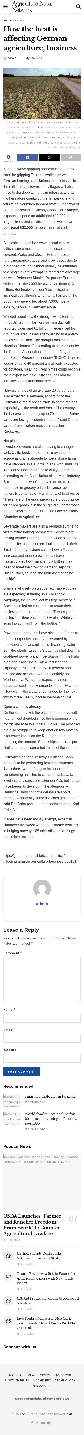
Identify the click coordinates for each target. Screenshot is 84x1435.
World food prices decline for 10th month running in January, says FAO (51, 1118)
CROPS (19, 20)
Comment (12, 953)
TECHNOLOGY (65, 1380)
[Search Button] (78, 6)
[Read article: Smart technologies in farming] (12, 1100)
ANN (24, 1413)
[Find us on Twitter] (37, 1423)
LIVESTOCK (62, 1375)
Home (7, 20)
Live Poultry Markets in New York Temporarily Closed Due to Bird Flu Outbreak (46, 1323)
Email (9, 1029)
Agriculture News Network (32, 6)
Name (9, 1009)
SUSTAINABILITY (17, 1380)
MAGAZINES (41, 1386)
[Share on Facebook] (27, 157)
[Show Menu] (5, 6)
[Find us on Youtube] (43, 1423)
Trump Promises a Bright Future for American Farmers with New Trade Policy (46, 1278)
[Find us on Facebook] (32, 1423)
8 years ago (36, 1102)
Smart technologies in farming (50, 1096)
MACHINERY (42, 1380)
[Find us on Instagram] (49, 1423)
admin (12, 58)
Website (9, 1049)
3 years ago (36, 1129)
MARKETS (16, 1375)
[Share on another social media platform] (71, 157)
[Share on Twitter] (49, 157)
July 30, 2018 (33, 58)
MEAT (32, 1375)
